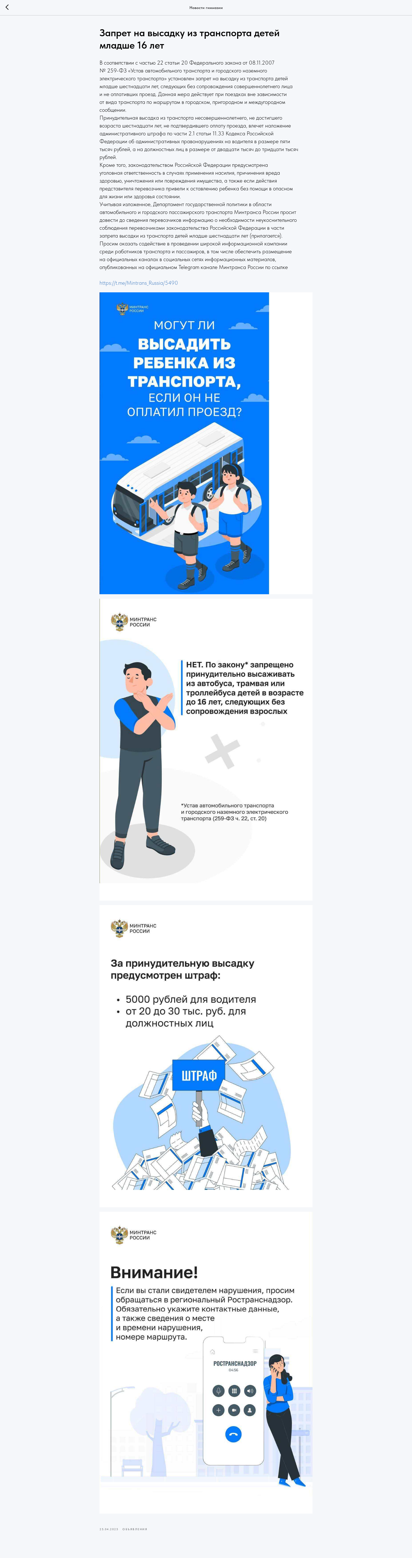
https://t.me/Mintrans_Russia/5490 (138, 282)
